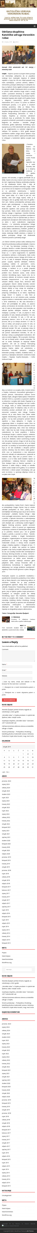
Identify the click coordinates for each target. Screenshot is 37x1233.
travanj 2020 (6, 847)
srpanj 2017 (5, 893)
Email (4, 670)
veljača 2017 (6, 903)
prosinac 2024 (6, 781)
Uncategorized (6, 1195)
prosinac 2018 (6, 870)
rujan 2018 (5, 874)
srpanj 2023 (5, 801)
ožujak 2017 (6, 900)
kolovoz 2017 (6, 890)
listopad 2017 (6, 887)
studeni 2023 (6, 794)
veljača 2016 (6, 913)
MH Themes (30, 1231)
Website (4, 676)
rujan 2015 (5, 920)
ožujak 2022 (6, 824)
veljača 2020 (6, 854)
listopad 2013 (6, 943)
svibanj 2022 (6, 817)
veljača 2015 (6, 923)
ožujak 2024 (6, 791)
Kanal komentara (7, 959)
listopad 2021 (6, 827)
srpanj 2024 (5, 784)
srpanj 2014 (5, 930)
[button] (34, 26)
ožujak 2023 (6, 807)
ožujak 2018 (6, 880)
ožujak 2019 (6, 867)
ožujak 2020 (6, 850)
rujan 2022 (5, 811)
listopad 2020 (6, 844)
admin (17, 42)
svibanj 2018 (6, 877)
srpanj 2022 (5, 814)
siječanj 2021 (6, 837)
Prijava (4, 953)
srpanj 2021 (5, 831)
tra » (7, 772)
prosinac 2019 (6, 857)
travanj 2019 (6, 864)
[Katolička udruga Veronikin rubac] (18, 6)
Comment (5, 649)
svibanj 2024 (6, 788)
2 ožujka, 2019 (8, 42)
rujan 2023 (5, 797)
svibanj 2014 (6, 933)
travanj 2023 (6, 804)
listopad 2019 (6, 860)
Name (4, 664)
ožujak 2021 (6, 834)
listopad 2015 (6, 916)
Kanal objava (6, 956)
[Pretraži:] (18, 969)
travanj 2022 (6, 821)
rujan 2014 (5, 926)
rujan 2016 (5, 910)
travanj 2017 (6, 897)
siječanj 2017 (6, 907)
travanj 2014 (6, 936)
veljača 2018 (6, 883)
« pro (3, 772)
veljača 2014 (6, 940)
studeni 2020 (6, 840)
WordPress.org (6, 962)
